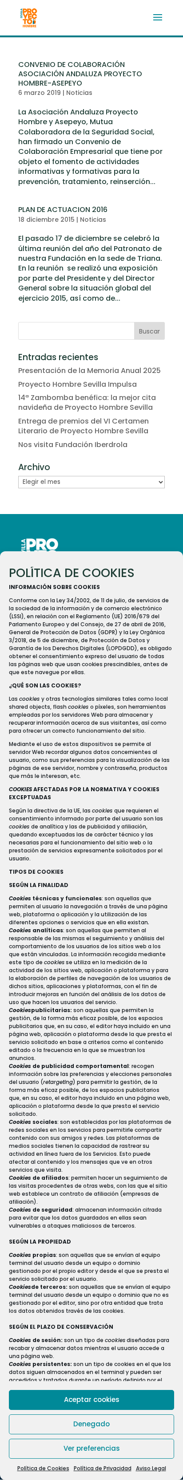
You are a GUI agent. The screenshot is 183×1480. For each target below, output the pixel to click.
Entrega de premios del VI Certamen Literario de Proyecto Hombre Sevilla (83, 426)
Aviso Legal (151, 1468)
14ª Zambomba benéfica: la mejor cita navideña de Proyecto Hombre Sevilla (87, 402)
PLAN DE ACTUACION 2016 (62, 209)
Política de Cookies (43, 1468)
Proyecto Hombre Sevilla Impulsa (77, 384)
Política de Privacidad (102, 1468)
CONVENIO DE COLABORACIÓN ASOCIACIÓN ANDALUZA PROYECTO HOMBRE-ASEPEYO (80, 73)
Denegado (91, 1424)
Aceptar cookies (91, 1399)
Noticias (79, 92)
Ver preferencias (92, 1448)
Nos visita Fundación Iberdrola (72, 445)
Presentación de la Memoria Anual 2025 (89, 370)
